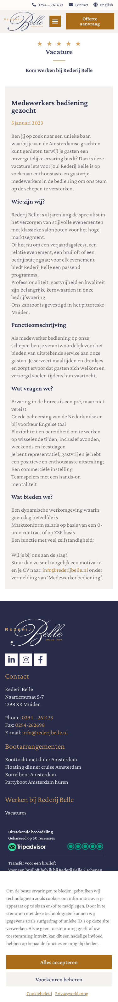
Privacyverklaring (71, 993)
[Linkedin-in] (11, 659)
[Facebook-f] (40, 659)
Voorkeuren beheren (59, 979)
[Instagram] (26, 659)
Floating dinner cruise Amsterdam (43, 767)
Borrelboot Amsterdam (30, 774)
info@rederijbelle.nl (65, 570)
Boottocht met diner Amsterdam (41, 759)
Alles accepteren (59, 962)
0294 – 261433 (37, 717)
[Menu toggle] (55, 21)
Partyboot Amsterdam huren (36, 782)
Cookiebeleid (39, 993)
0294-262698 (30, 725)
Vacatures (15, 812)
